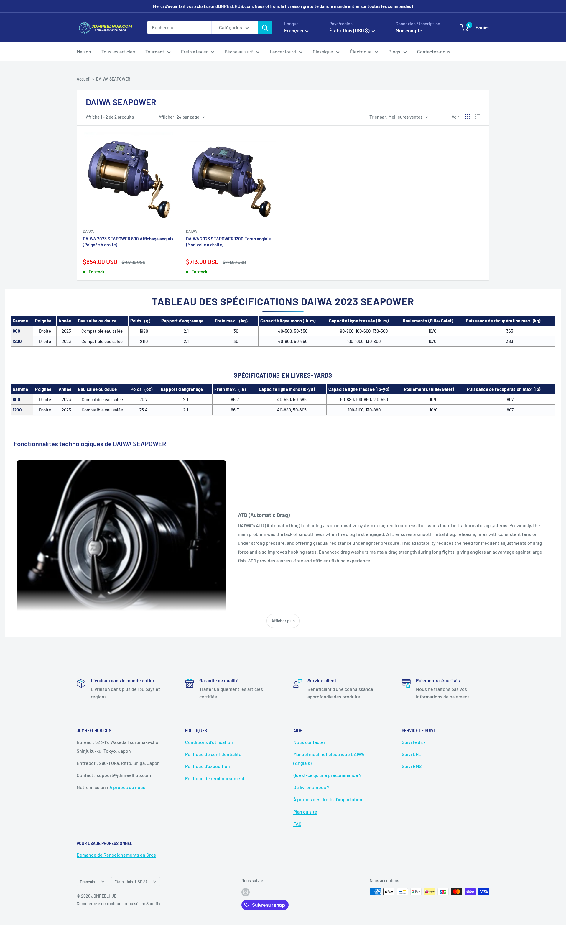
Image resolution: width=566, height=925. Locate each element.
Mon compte (409, 30)
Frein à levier (194, 51)
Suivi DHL (411, 754)
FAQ (297, 823)
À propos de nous (127, 787)
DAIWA (88, 231)
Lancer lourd (283, 51)
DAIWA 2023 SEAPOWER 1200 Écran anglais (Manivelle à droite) (228, 241)
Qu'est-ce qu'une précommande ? (327, 775)
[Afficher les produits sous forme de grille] (467, 116)
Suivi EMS (412, 766)
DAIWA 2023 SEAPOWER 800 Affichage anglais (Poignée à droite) (128, 241)
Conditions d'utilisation (209, 742)
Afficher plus (283, 620)
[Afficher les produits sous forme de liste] (477, 116)
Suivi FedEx (414, 742)
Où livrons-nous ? (311, 787)
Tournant (154, 51)
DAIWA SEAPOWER (113, 78)
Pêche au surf (239, 51)
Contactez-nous (433, 51)
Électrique (361, 51)
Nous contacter (309, 742)
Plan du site (305, 811)
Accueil (83, 78)
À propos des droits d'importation (327, 799)
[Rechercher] (265, 27)
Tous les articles (118, 51)
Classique (323, 51)
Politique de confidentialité (213, 754)
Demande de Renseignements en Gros (116, 854)
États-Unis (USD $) (130, 881)
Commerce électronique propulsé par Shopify (118, 903)
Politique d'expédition (207, 766)
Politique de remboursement (215, 778)
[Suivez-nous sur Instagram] (245, 892)
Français (87, 881)
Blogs (394, 51)
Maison (84, 51)
